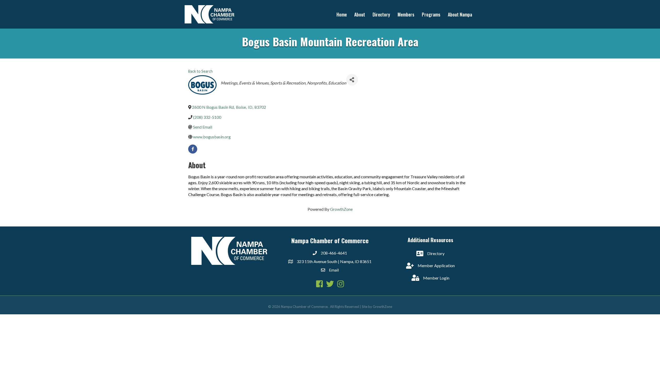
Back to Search (200, 71)
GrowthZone (341, 209)
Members (406, 14)
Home (341, 14)
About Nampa (460, 14)
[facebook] (192, 149)
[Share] (352, 80)
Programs (431, 14)
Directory (381, 14)
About (359, 14)
